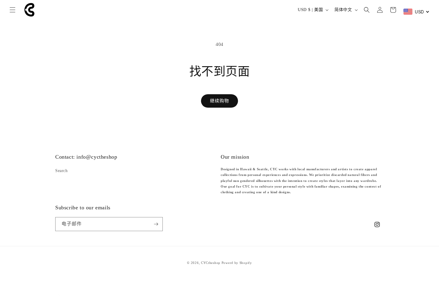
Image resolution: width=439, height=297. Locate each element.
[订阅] (155, 224)
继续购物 (219, 100)
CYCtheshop (210, 262)
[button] (12, 9)
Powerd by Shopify (237, 262)
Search (61, 170)
